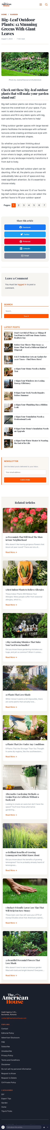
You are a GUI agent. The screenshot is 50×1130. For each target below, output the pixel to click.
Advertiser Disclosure (10, 1037)
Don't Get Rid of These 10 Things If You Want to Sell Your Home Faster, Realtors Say (30, 335)
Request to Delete (9, 1078)
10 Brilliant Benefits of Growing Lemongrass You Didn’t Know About (22, 854)
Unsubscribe (6, 1051)
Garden (14, 14)
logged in (22, 284)
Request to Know (8, 1073)
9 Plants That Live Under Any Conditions (25, 744)
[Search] (46, 4)
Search (26, 316)
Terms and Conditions (10, 1060)
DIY (2, 1094)
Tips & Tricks (6, 1111)
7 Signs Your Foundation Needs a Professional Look (29, 417)
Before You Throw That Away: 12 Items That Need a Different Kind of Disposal (30, 347)
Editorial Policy (7, 1033)
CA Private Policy (8, 1082)
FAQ (3, 1042)
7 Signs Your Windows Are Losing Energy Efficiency (29, 382)
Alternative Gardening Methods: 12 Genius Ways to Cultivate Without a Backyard (22, 797)
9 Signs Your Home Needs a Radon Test (30, 369)
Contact (4, 1029)
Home (4, 14)
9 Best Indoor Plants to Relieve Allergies (25, 589)
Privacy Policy (7, 1055)
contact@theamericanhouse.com (13, 1018)
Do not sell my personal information (16, 1069)
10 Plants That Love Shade (18, 694)
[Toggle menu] (40, 4)
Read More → (11, 552)
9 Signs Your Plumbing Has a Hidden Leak (30, 405)
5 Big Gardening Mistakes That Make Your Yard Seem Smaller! (23, 643)
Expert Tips (6, 1098)
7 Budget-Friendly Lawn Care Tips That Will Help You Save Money (25, 909)
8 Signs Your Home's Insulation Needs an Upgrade (31, 429)
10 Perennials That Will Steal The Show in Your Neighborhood (24, 538)
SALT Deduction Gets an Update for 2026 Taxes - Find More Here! (30, 357)
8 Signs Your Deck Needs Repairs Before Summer (29, 393)
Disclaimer (5, 1064)
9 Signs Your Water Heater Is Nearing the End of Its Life (31, 441)
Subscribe (25, 480)
